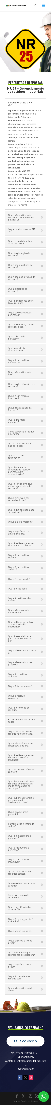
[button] (25, 175)
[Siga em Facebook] (20, 1077)
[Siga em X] (25, 1077)
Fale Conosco (25, 1041)
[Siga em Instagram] (31, 1077)
